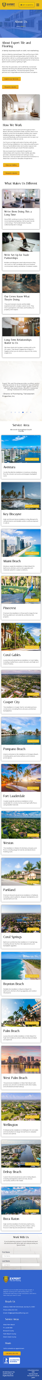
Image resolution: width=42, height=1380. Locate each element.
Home (18, 26)
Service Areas (12, 1319)
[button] (37, 4)
